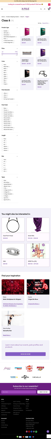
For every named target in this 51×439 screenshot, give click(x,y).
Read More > (7, 335)
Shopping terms (17, 408)
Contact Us (4, 414)
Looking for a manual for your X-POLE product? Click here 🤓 (25, 4)
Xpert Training (16, 401)
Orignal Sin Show (33, 299)
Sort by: (39, 23)
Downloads (4, 427)
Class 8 (22, 16)
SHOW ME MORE (25, 354)
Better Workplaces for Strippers (12, 299)
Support (3, 410)
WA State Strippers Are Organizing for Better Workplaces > (13, 304)
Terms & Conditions (18, 410)
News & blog (4, 408)
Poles (27, 401)
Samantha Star (7, 330)
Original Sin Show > (33, 304)
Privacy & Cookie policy (19, 404)
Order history (4, 425)
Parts (27, 408)
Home (3, 16)
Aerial (27, 406)
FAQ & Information (6, 412)
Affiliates (3, 406)
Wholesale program (6, 404)
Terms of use (16, 406)
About (2, 401)
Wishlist (3, 423)
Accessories (29, 410)
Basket (3, 420)
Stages (27, 404)
